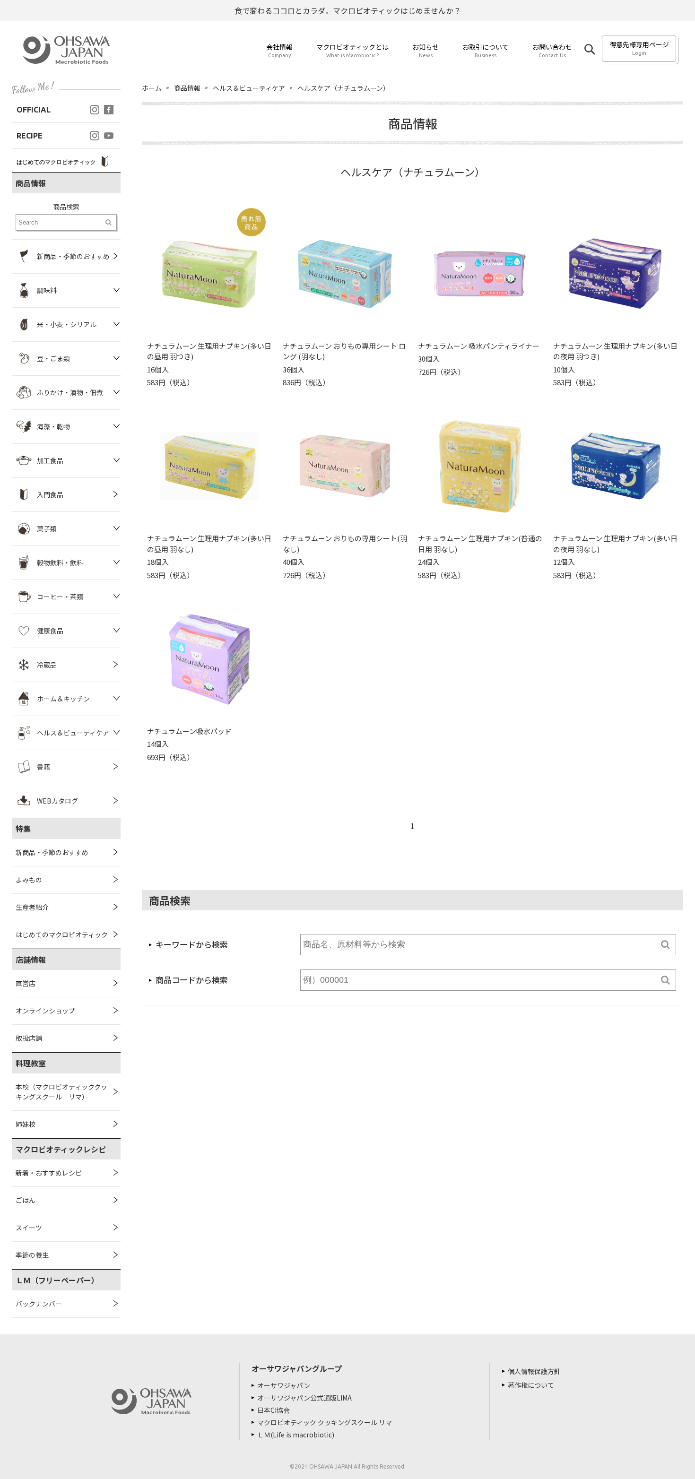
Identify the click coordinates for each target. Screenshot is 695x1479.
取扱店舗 (29, 1038)
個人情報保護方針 (534, 1371)
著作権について (531, 1385)
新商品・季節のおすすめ (52, 852)
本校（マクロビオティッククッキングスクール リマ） (61, 1091)
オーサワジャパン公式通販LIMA (304, 1397)
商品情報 (187, 88)
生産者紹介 (32, 907)
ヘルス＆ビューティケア (249, 88)
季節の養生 (32, 1255)
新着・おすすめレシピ (49, 1172)
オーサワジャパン (283, 1385)
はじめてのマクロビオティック (62, 934)
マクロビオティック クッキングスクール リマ (324, 1422)
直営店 (25, 983)
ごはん (25, 1200)
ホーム (152, 88)
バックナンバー (39, 1303)
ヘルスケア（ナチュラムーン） (343, 88)
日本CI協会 (273, 1410)
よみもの (29, 879)
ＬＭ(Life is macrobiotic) (295, 1434)
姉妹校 (25, 1124)
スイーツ (29, 1227)
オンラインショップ (45, 1010)
